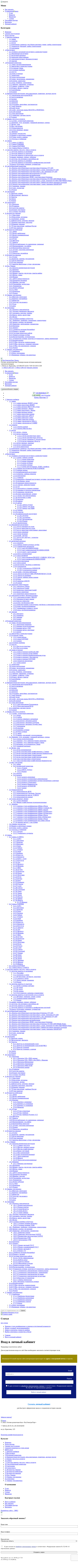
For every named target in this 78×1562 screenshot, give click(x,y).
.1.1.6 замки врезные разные (22, 412)
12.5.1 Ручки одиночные (21, 1111)
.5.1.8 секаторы (18, 728)
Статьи (11, 18)
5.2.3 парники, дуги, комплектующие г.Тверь (28, 742)
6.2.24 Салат (17, 947)
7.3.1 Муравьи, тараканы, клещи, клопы (27, 996)
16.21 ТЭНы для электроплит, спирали (22, 346)
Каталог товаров (13, 389)
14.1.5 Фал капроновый (21, 1153)
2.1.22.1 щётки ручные (25, 505)
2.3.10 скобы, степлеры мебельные (25, 572)
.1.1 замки (12, 39)
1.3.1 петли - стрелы (20, 432)
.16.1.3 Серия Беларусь (21, 1209)
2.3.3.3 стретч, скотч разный (26, 552)
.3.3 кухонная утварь (16, 68)
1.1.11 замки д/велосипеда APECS (25, 421)
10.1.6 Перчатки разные (21, 1067)
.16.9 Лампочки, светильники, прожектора (23, 324)
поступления (41, 395)
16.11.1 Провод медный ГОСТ (23, 1245)
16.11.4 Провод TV (19, 1251)
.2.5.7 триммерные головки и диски (25, 608)
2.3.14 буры (17, 579)
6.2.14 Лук (16, 929)
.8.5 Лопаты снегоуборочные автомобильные (24, 175)
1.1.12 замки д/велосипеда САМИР (25, 423)
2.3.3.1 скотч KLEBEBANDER (27, 548)
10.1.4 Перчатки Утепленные (23, 1064)
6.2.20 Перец (17, 940)
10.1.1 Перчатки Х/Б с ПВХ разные (25, 1058)
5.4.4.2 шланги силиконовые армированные (32, 779)
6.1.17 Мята (17, 868)
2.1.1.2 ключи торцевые (25, 461)
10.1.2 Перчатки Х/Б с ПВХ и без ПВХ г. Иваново (30, 1060)
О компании (9, 11)
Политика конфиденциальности (12, 1435)
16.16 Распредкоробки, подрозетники (22, 337)
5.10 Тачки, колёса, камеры (18, 137)
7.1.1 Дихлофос (18, 973)
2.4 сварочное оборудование (19, 57)
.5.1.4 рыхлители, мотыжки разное (25, 721)
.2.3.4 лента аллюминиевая (22, 554)
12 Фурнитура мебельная (13, 230)
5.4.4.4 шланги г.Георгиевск (26, 782)
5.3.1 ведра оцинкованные (22, 750)
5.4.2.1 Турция (22, 768)
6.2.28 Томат (17, 955)
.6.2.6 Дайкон (17, 915)
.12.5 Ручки (13, 239)
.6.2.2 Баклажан (18, 908)
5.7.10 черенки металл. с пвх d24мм (25, 822)
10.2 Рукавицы (14, 206)
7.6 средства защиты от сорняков (20, 161)
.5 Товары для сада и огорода (15, 119)
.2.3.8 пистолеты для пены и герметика (26, 564)
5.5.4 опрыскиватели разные (23, 797)
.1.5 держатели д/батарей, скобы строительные (25, 46)
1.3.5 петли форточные (21, 446)
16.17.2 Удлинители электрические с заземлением (30, 1272)
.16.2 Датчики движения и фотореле (21, 311)
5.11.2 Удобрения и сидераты (23, 833)
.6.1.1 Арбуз (17, 839)
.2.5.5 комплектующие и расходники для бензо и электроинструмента (37, 604)
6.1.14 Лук (16, 862)
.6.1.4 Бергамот (18, 844)
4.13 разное (13, 117)
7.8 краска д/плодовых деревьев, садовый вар (24, 164)
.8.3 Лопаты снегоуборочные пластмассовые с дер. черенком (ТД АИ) (33, 171)
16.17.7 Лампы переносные (22, 1280)
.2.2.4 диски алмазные (20, 532)
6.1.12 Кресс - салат (20, 858)
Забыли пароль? (6, 1417)
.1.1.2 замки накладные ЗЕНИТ (24, 405)
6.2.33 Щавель (18, 964)
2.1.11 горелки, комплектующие (24, 485)
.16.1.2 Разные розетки (21, 1207)
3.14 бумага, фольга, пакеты (18, 88)
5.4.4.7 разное (22, 788)
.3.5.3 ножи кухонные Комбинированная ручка (29, 655)
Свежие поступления (12, 33)
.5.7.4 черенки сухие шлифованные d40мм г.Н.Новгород (32, 811)
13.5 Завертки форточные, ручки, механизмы (24, 264)
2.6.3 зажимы (17, 617)
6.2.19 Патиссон (18, 938)
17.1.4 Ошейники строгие (22, 1301)
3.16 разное (13, 92)
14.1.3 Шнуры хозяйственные (23, 1149)
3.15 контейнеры (15, 90)
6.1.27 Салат (17, 886)
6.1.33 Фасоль (18, 897)
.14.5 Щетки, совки (15, 275)
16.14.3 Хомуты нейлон (21, 1261)
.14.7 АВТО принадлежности (19, 279)
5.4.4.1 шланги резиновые (26, 777)
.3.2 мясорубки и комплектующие (20, 66)
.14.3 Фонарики (14, 271)
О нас (11, 13)
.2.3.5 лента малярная (20, 555)
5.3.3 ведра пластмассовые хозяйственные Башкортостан (32, 753)
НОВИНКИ (41, 393)
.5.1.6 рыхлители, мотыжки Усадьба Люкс (27, 724)
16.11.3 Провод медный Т (22, 1249)
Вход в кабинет (10, 1502)
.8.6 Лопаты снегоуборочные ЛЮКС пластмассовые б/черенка (30, 177)
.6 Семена (8, 141)
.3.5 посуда (12, 72)
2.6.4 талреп (17, 619)
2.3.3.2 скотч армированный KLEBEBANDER (33, 550)
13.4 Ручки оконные (16, 262)
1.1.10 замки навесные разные (23, 419)
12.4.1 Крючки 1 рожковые (22, 1102)
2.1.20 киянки (18, 501)
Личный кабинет (11, 24)
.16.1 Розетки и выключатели (19, 309)
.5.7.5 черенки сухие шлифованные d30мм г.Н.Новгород (32, 813)
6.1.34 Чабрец (17, 898)
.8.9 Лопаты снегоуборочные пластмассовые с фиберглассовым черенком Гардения (38, 182)
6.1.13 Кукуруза (18, 860)
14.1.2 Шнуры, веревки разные (23, 1147)
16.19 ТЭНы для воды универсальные (22, 342)
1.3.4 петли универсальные (22, 445)
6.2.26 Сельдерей (19, 951)
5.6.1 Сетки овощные (20, 800)
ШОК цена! (9, 1450)
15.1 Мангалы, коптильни (18, 297)
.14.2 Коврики (14, 269)
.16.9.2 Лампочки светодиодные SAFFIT (27, 1234)
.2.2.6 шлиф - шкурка (20, 535)
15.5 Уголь (12, 304)
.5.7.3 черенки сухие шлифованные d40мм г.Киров (30, 809)
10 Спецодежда (10, 202)
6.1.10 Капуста (18, 855)
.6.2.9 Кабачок (18, 920)
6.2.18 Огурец (18, 937)
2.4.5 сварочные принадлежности (24, 594)
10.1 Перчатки (14, 204)
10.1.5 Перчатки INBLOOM (22, 1065)
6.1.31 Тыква (17, 893)
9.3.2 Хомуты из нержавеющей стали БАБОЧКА (30, 1045)
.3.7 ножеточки (14, 75)
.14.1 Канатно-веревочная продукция (22, 268)
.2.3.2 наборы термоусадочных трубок (26, 545)
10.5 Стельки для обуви (17, 211)
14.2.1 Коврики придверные (22, 1163)
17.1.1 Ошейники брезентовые (23, 1296)
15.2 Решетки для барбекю (18, 298)
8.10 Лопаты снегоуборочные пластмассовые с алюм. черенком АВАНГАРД (35, 184)
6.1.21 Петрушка (18, 875)
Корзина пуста (13, 1312)
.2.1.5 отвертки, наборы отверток (24, 474)
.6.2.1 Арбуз (17, 906)
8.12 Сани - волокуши (16, 188)
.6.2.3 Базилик (18, 909)
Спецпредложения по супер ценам (17, 1448)
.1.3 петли (12, 43)
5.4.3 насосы (17, 773)
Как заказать (9, 9)
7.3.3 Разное (17, 1000)
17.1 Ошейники (14, 351)
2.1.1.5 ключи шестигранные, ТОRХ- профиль (33, 466)
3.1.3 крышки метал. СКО (22, 628)
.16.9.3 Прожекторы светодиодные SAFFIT (28, 1236)
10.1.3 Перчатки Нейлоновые (23, 1062)
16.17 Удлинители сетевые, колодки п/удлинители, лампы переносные (33, 338)
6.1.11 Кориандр (18, 857)
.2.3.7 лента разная (19, 563)
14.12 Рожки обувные (16, 288)
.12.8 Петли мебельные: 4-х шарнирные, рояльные (26, 244)
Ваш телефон (5, 1532)
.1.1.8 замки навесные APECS (23, 416)
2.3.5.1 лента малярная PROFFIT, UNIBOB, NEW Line (36, 557)
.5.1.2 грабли (17, 717)
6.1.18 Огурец (18, 869)
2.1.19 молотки (18, 499)
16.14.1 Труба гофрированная (23, 1258)
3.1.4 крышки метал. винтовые (23, 630)
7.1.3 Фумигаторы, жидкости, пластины (27, 976)
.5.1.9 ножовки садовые (21, 730)
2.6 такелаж (13, 61)
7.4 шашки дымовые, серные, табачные (22, 157)
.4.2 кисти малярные (16, 97)
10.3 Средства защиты (16, 208)
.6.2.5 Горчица (18, 913)
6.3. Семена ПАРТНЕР (17, 146)
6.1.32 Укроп (17, 895)
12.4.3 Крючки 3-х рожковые (23, 1105)
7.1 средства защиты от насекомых (21, 151)
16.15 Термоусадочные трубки (19, 335)
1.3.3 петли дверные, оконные (23, 443)
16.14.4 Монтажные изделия (23, 1263)
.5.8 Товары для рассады (17, 133)
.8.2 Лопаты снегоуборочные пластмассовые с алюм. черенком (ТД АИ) (34, 170)
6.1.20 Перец (17, 873)
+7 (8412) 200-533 (20, 367)
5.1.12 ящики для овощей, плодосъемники (27, 735)
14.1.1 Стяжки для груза (21, 1145)
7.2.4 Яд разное (18, 991)
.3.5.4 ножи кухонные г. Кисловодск (25, 657)
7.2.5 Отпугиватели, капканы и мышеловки (28, 993)
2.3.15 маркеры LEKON (21, 581)
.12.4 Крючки (13, 237)
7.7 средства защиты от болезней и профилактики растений (29, 162)
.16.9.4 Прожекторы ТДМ (22, 1238)
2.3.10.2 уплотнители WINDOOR (28, 568)
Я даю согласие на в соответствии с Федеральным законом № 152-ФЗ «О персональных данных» (40, 1387)
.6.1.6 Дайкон (17, 848)
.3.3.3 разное (17, 641)
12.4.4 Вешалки (18, 1107)
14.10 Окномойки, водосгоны (19, 284)
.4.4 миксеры (13, 101)
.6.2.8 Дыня (17, 918)
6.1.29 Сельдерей (19, 889)
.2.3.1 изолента (18, 543)
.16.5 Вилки (13, 317)
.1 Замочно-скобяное (12, 37)
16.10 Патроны (14, 326)
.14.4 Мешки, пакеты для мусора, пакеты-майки (25, 273)
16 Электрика (9, 308)
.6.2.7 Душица (18, 917)
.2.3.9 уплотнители (19, 566)
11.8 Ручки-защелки (16, 228)
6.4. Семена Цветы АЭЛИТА (19, 148)
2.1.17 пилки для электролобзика (24, 496)
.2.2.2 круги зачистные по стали (24, 528)
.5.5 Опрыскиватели (16, 128)
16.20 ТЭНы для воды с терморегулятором (23, 344)
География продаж (11, 20)
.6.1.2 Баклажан (18, 840)
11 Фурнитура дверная (13, 213)
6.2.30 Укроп (17, 958)
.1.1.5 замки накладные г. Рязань (24, 410)
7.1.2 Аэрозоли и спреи (21, 975)
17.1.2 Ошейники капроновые (23, 1298)
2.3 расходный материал (17, 55)
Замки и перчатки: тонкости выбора (17, 1330)
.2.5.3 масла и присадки (21, 601)
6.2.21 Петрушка (18, 942)
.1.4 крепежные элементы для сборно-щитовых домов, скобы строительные (35, 44)
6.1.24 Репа (17, 880)
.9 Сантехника (10, 191)
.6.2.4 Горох (17, 911)
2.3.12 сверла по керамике (22, 575)
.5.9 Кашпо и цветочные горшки (20, 135)
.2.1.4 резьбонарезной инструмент (25, 472)
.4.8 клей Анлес (14, 108)
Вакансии (12, 17)
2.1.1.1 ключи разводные (25, 459)
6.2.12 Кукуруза (18, 926)
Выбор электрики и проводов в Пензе (18, 1332)
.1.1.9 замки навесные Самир (23, 417)
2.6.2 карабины (18, 615)
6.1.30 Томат (17, 891)
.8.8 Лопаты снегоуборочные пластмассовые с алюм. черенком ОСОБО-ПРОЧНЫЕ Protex (40, 180)
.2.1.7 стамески (18, 477)
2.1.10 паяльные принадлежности (24, 483)
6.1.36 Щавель (18, 900)
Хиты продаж (9, 35)
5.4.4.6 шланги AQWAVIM (26, 786)
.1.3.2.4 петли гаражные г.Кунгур (28, 441)
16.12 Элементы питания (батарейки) (22, 329)
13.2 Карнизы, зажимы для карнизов (21, 259)
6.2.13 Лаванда (18, 927)
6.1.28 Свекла (17, 888)
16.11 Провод (13, 328)
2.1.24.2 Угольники (23, 517)
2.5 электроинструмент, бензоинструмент (23, 59)
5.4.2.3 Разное (22, 771)
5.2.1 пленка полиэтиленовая (23, 739)
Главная (7, 1335)
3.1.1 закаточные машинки (22, 624)
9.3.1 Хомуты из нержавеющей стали (26, 1044)
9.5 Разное (12, 200)
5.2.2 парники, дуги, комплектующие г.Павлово (29, 741)
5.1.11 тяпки (17, 733)
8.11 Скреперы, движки (17, 186)
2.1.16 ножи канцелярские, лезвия (25, 494)
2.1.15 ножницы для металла (23, 492)
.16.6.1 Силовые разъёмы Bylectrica (25, 1223)
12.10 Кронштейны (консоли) (19, 248)
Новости (12, 15)
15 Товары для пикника (13, 295)
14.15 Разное (13, 293)
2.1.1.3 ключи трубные (25, 463)
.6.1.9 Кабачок (18, 853)
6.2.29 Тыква (17, 957)
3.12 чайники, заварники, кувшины (21, 84)
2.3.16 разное (17, 583)
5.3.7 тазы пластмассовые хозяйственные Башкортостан (32, 760)
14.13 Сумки (13, 289)
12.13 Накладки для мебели (18, 253)
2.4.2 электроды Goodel (21, 588)
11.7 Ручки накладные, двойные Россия (22, 226)
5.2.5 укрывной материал (21, 746)
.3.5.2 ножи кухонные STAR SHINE (25, 653)
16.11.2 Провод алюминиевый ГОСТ (26, 1247)
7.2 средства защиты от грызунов (20, 153)
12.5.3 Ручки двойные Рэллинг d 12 (25, 1114)
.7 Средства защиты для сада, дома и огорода (20, 150)
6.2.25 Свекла (17, 949)
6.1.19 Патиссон (18, 871)
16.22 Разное (13, 347)
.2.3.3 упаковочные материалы (23, 546)
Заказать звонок (32, 367)
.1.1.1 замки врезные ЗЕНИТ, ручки (25, 403)
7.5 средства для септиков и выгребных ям (23, 159)
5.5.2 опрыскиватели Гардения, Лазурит (27, 793)
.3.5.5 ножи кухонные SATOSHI (24, 659)
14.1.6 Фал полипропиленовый (24, 1154)
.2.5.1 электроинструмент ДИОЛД (25, 597)
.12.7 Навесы (13, 242)
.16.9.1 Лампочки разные (21, 1232)
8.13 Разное (13, 190)
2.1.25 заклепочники (20, 523)
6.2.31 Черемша (18, 960)
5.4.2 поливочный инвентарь (23, 766)
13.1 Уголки (13, 257)
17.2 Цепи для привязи (17, 353)
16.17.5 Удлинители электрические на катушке (29, 1276)
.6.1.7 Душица (18, 849)
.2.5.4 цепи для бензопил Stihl (23, 603)
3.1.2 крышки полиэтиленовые (23, 626)
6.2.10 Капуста (18, 922)
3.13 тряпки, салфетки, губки (19, 86)
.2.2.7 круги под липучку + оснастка (25, 537)
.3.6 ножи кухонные (16, 73)
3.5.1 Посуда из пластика (21, 646)
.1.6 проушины (14, 48)
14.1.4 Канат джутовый (21, 1151)
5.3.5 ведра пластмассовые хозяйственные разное (30, 757)
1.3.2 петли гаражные (20, 434)
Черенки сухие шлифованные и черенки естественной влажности (28, 1326)
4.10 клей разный (15, 112)
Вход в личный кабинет (13, 1337)
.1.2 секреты (13, 41)
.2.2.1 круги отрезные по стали (23, 526)
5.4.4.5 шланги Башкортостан (27, 784)
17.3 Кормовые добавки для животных (22, 355)
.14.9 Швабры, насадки (17, 282)
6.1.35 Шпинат (22, 902)
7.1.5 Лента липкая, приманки (23, 980)
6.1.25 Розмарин (18, 882)
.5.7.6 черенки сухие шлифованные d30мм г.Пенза (30, 815)
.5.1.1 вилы (17, 715)
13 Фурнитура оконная (13, 255)
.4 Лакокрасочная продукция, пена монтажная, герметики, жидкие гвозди (30, 93)
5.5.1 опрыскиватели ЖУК (22, 791)
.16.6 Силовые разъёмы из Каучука (21, 318)
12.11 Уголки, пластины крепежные (21, 249)
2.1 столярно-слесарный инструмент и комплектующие (28, 52)
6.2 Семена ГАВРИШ (16, 144)
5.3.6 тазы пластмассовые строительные (27, 759)
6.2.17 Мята (17, 935)
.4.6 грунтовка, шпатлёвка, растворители (23, 104)
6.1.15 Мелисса (18, 864)
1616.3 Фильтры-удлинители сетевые (26, 1281)
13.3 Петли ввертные (16, 260)
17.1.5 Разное (17, 1303)
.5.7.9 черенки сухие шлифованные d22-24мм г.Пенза (31, 820)
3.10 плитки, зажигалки (17, 81)
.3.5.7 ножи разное (19, 662)
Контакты (8, 22)
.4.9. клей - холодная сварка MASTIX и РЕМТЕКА (26, 110)
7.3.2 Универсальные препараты (24, 998)
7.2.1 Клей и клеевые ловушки (23, 986)
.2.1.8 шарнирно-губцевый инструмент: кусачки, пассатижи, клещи (36, 479)
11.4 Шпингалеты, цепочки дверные (21, 220)
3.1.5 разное (17, 632)
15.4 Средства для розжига (18, 302)
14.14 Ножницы (14, 291)
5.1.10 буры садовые (20, 731)
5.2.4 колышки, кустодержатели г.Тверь (26, 744)
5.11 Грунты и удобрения (17, 139)
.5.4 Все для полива (15, 126)
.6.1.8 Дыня (17, 851)
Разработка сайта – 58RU (9, 1510)
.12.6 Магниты (14, 240)
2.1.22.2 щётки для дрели (25, 506)
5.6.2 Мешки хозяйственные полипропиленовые (30, 802)
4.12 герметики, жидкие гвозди (20, 115)
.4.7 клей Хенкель (15, 106)
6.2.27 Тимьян (18, 953)
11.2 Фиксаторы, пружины (18, 217)
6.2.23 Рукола (17, 946)
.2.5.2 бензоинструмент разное (23, 599)
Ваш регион (5, 1539)
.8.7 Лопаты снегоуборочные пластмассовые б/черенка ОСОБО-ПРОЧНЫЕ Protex (37, 179)
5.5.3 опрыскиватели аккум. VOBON (26, 795)
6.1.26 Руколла (18, 884)
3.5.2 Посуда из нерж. (20, 648)
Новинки (8, 32)
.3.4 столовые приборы (17, 70)
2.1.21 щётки (17, 503)
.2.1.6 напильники (19, 476)
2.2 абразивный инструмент (18, 53)
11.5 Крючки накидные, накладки (20, 222)
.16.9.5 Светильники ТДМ (22, 1240)
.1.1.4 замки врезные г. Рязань (23, 408)
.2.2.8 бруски (17, 539)
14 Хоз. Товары (10, 266)
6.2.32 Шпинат (18, 962)
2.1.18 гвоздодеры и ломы (22, 497)
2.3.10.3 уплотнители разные (27, 570)
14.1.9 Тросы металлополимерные (25, 1160)
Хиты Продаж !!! (41, 397)
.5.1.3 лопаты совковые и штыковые (25, 719)
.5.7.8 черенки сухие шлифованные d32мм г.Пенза (30, 819)
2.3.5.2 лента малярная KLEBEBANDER (31, 559)
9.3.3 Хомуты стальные (21, 1047)
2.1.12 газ (16, 486)
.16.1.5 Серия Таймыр (20, 1212)
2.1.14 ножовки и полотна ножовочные (26, 490)
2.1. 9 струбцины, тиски (21, 481)
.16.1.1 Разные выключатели (23, 1205)
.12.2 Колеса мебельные (17, 233)
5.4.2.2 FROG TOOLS (24, 770)
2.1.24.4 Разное (22, 521)
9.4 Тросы (12, 199)
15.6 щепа (12, 306)
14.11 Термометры (15, 286)
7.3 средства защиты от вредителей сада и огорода (26, 155)
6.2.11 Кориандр (18, 924)
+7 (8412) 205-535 (8, 367)
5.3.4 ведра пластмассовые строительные (27, 755)
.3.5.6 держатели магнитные (22, 661)
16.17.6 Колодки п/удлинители (23, 1278)
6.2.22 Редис (17, 944)
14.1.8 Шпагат (18, 1158)
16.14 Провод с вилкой (17, 331)
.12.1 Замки (13, 231)
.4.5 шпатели (13, 102)
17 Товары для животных (13, 349)
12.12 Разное (13, 251)
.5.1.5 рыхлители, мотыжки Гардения (26, 722)
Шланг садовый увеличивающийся (17, 1328)
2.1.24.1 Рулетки (22, 515)
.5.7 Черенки (13, 131)
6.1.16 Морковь (18, 866)
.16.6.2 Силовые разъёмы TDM (23, 1225)
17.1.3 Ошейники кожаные (22, 1300)
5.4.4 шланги (17, 775)
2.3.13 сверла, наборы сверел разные (25, 577)
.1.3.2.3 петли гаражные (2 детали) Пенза (31, 439)
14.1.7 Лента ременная (21, 1156)
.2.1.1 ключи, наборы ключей (23, 457)
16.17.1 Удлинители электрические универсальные (30, 1271)
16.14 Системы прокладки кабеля (20, 333)
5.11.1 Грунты (18, 831)
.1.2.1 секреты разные (20, 427)
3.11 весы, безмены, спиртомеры (20, 82)
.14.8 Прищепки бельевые (18, 280)
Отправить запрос (39, 1552)
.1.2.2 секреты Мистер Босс (22, 428)
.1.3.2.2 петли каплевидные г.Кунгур (29, 437)
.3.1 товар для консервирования (20, 64)
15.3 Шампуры (14, 300)
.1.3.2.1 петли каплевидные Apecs (29, 436)
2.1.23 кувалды (18, 512)
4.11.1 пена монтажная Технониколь (25, 704)
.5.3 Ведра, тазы (14, 124)
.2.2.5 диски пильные (20, 534)
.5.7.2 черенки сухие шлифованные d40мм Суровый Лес (32, 808)
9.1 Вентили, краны (16, 193)
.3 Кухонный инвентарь (13, 63)
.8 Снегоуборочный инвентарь (15, 166)
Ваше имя (4, 1524)
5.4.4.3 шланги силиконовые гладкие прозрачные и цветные (38, 780)
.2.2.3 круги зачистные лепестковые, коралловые (30, 530)
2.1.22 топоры (18, 510)
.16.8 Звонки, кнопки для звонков (20, 322)
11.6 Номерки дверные (17, 224)
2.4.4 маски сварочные (21, 592)
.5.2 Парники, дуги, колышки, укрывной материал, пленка (29, 122)
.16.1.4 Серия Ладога (20, 1211)
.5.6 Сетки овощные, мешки (18, 130)
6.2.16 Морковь (18, 933)
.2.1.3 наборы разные (20, 470)
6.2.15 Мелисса (18, 931)
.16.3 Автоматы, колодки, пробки (20, 313)
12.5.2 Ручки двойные (20, 1113)
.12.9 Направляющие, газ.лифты (20, 246)
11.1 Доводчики (14, 215)
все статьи (4, 1323)
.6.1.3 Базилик (18, 842)
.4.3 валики (13, 99)
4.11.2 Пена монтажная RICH (23, 706)
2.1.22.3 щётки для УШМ (25, 508)
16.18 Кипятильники (16, 340)
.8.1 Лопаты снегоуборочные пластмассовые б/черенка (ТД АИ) (31, 168)
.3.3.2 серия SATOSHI (20, 639)
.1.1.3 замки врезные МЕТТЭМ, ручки (26, 407)
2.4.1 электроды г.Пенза (21, 586)
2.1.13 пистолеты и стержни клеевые (26, 488)
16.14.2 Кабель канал (20, 1260)
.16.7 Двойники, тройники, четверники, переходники (27, 320)
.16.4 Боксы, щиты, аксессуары (19, 315)
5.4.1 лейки (17, 764)
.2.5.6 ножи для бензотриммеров (24, 606)
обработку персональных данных (32, 1386)
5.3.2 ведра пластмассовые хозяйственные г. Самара (31, 751)
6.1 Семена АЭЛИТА (16, 142)
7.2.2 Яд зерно (18, 987)
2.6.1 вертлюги (18, 613)
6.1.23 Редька (17, 878)
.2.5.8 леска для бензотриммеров (24, 610)
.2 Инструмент (10, 50)
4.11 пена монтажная (16, 113)
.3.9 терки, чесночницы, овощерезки (21, 79)
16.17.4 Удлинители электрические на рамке (28, 1274)
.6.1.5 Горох (17, 846)
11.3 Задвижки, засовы (17, 219)
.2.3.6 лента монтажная (21, 561)
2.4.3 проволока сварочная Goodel (25, 590)
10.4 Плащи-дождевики (17, 210)
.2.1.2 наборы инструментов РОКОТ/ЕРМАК (28, 468)
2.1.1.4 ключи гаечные (24, 465)
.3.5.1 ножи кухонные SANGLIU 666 (26, 652)
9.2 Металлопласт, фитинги (18, 195)
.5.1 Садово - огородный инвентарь (21, 121)
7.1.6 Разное (17, 982)
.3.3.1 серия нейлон (19, 637)
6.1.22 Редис (17, 877)
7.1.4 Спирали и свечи (21, 978)
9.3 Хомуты (13, 197)
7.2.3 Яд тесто (18, 989)
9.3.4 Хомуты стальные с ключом (24, 1049)
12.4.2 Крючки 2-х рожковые (23, 1104)
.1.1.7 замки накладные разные (23, 414)
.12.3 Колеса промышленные (19, 235)
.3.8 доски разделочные (17, 77)
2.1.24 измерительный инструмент (25, 514)
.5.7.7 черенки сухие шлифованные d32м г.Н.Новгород (32, 817)
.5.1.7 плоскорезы (19, 726)
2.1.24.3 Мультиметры (24, 519)
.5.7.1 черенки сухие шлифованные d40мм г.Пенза (30, 806)
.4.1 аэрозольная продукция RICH (20, 95)
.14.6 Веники (13, 277)
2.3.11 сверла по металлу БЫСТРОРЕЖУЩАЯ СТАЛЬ (32, 574)
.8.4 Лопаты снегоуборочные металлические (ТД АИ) (27, 173)
